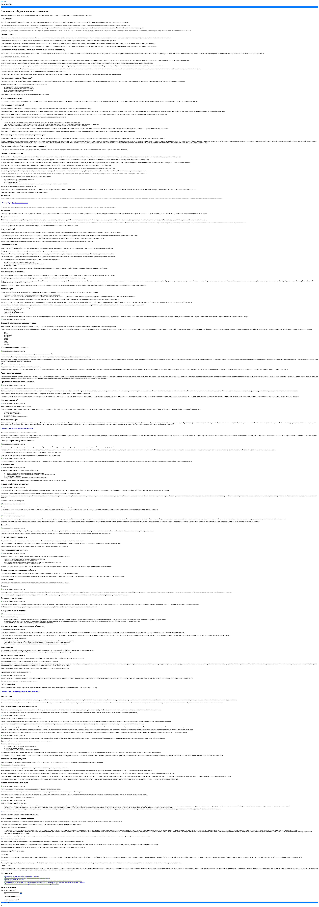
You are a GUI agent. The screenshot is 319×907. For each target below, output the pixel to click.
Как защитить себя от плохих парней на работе (45, 884)
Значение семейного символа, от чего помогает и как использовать (62, 881)
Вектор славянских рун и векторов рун (39, 878)
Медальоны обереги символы (30, 876)
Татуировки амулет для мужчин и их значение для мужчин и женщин (65, 882)
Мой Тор (3, 1)
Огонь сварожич (19, 879)
